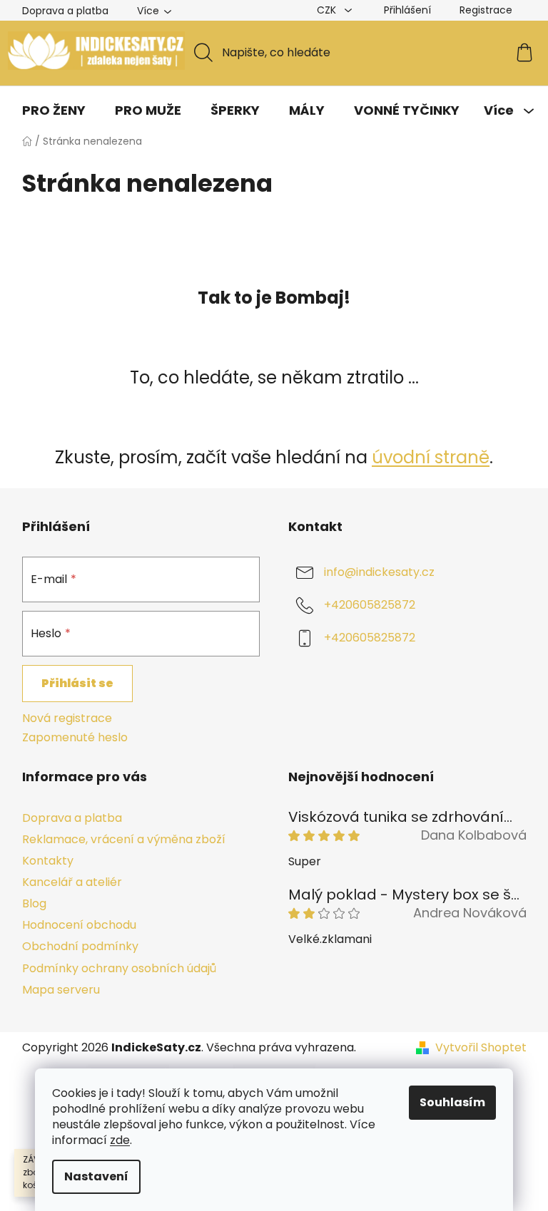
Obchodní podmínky (80, 946)
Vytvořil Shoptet (481, 1048)
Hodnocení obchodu (79, 925)
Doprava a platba (65, 11)
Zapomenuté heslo (75, 738)
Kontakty (47, 860)
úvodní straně (430, 457)
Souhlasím (452, 1102)
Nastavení (96, 1176)
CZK (328, 10)
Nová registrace (67, 718)
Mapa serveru (61, 989)
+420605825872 (369, 605)
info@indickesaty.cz (379, 573)
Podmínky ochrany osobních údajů (119, 968)
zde (120, 1140)
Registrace (486, 10)
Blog (34, 903)
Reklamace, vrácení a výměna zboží (123, 839)
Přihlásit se (77, 683)
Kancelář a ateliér (72, 882)
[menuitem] (54, 110)
